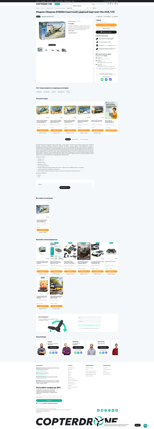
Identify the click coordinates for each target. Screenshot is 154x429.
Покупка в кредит (89, 375)
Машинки (70, 369)
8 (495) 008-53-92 (100, 4)
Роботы (69, 375)
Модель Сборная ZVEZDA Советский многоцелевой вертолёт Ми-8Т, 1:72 (55, 121)
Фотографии (52, 45)
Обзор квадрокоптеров (90, 372)
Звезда (38, 16)
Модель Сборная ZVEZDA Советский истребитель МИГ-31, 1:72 (83, 121)
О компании (43, 1)
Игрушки (70, 385)
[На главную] (77, 421)
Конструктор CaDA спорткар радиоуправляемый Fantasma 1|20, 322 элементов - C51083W (97, 262)
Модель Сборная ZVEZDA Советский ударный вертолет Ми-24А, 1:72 (42, 221)
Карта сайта (38, 411)
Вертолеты (70, 372)
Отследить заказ (67, 1)
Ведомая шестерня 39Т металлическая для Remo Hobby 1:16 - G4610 (55, 262)
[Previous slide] (40, 31)
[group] (52, 31)
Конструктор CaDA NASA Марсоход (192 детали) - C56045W (42, 297)
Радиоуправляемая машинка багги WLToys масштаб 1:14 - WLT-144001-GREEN (69, 262)
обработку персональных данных (50, 403)
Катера (69, 374)
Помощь (105, 371)
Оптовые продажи (89, 367)
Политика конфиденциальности (43, 410)
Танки (69, 371)
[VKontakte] (113, 410)
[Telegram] (106, 80)
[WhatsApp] (102, 80)
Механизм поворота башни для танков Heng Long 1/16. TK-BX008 (42, 262)
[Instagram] (105, 410)
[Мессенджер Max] (110, 80)
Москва (105, 55)
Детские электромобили (73, 380)
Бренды (69, 388)
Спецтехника (71, 382)
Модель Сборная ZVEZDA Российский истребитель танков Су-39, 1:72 (69, 121)
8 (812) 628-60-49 (40, 374)
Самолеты (70, 377)
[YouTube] (102, 410)
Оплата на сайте (106, 374)
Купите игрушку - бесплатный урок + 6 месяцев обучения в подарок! (109, 121)
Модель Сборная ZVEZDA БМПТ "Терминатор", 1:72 (96, 121)
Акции (73, 1)
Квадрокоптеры (71, 367)
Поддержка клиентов (59, 1)
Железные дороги (72, 383)
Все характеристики (72, 32)
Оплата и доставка (50, 1)
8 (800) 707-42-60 (40, 378)
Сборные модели (71, 379)
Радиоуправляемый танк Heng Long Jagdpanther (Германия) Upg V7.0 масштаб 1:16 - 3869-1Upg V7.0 (83, 262)
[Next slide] (64, 31)
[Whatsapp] (109, 410)
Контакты (38, 1)
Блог (87, 369)
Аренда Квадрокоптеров (91, 374)
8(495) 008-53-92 (40, 371)
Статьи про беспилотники (91, 371)
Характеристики (75, 139)
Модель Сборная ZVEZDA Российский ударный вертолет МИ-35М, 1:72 (42, 121)
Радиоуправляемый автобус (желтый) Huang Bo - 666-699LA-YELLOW (56, 297)
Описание (68, 139)
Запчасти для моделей (72, 387)
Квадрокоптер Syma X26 (110, 261)
